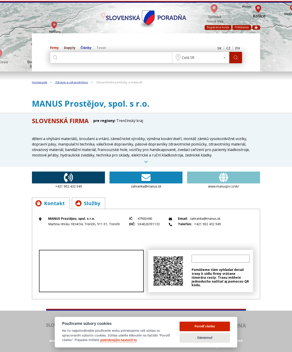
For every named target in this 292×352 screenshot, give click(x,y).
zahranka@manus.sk (146, 186)
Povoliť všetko (205, 326)
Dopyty (70, 48)
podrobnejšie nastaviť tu (118, 340)
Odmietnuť (204, 337)
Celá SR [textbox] (188, 57)
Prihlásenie (242, 27)
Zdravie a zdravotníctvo (71, 82)
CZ (228, 48)
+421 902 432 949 (68, 186)
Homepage (39, 82)
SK (219, 48)
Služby (92, 203)
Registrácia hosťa (218, 27)
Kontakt (54, 203)
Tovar (101, 48)
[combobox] (200, 57)
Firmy (54, 48)
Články (86, 48)
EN (237, 48)
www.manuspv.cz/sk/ (223, 186)
